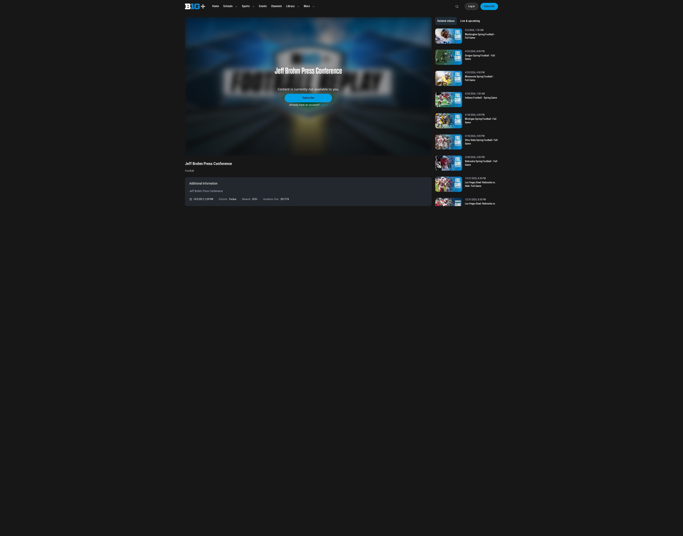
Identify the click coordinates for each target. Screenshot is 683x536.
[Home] (195, 6)
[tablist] (458, 21)
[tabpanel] (466, 117)
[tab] (446, 21)
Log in (324, 104)
